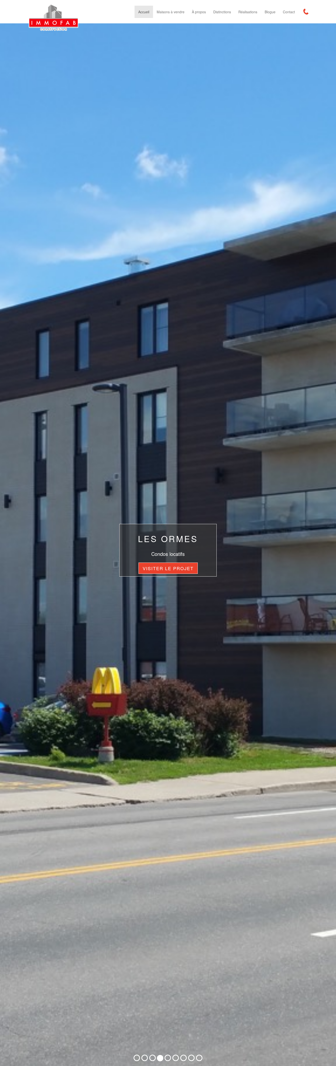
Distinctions (222, 11)
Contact (289, 11)
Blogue (270, 11)
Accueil (143, 11)
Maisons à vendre (170, 11)
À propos (199, 11)
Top (324, 1054)
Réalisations (247, 11)
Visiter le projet (168, 568)
